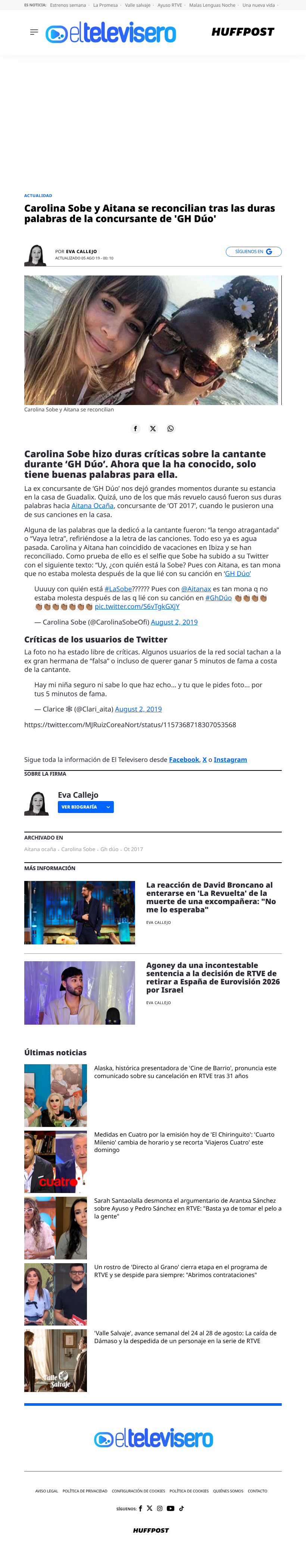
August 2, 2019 (174, 622)
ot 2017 (133, 849)
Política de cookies (189, 1491)
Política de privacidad (85, 1491)
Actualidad (38, 196)
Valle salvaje (138, 5)
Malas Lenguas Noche (213, 5)
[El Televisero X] (150, 1508)
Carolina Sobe (78, 849)
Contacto (257, 1491)
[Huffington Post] (243, 33)
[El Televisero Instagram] (159, 1509)
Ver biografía (79, 807)
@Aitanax (196, 589)
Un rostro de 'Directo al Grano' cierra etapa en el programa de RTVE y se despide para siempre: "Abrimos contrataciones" (181, 1271)
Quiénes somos (228, 1491)
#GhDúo (219, 598)
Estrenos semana (68, 5)
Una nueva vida (259, 5)
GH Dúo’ (238, 573)
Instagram (230, 759)
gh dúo (109, 849)
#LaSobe (118, 589)
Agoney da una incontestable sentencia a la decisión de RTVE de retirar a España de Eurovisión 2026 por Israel (213, 977)
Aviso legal (46, 1491)
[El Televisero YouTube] (171, 1509)
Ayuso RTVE (170, 5)
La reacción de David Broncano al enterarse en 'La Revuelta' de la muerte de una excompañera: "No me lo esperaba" (211, 897)
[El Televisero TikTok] (181, 1509)
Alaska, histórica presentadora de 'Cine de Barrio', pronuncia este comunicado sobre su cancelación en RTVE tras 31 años (185, 1072)
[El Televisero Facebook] (140, 1509)
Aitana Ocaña (93, 505)
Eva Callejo (81, 251)
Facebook (184, 759)
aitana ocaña (40, 849)
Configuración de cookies (138, 1491)
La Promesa (106, 5)
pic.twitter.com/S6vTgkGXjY (137, 606)
